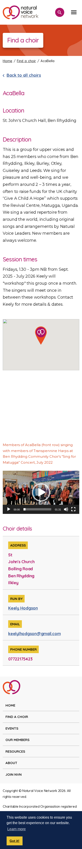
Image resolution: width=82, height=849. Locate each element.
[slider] (37, 509)
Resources (15, 751)
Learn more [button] (16, 829)
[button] (41, 492)
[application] (41, 492)
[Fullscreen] (73, 509)
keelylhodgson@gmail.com (34, 633)
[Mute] (66, 509)
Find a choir (26, 61)
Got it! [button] (14, 841)
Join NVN (13, 774)
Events (11, 728)
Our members (17, 740)
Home (7, 61)
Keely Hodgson (23, 608)
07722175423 (20, 659)
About (11, 763)
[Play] (8, 509)
